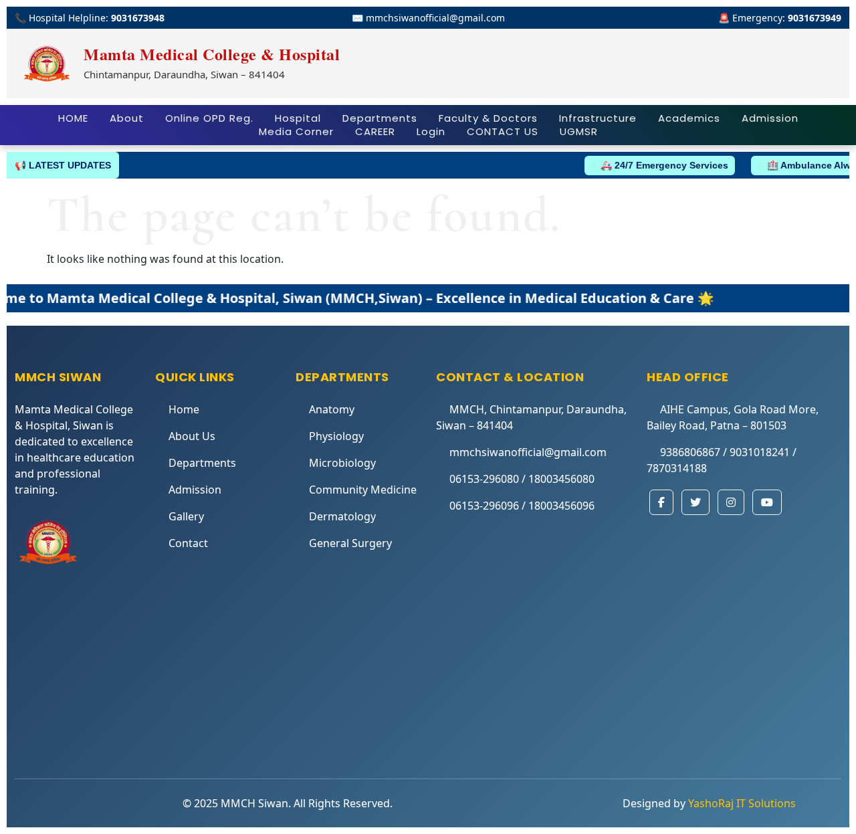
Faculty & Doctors (488, 118)
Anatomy (331, 409)
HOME (73, 118)
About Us (192, 436)
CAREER (375, 131)
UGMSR (579, 131)
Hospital (298, 118)
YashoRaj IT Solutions (742, 803)
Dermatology (342, 516)
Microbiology (342, 462)
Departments (379, 118)
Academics (689, 118)
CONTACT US (502, 131)
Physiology (336, 436)
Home (184, 409)
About (127, 118)
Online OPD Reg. (209, 118)
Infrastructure (598, 118)
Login (431, 131)
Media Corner (296, 131)
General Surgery (350, 543)
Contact (188, 543)
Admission (770, 118)
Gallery (186, 516)
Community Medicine (363, 489)
